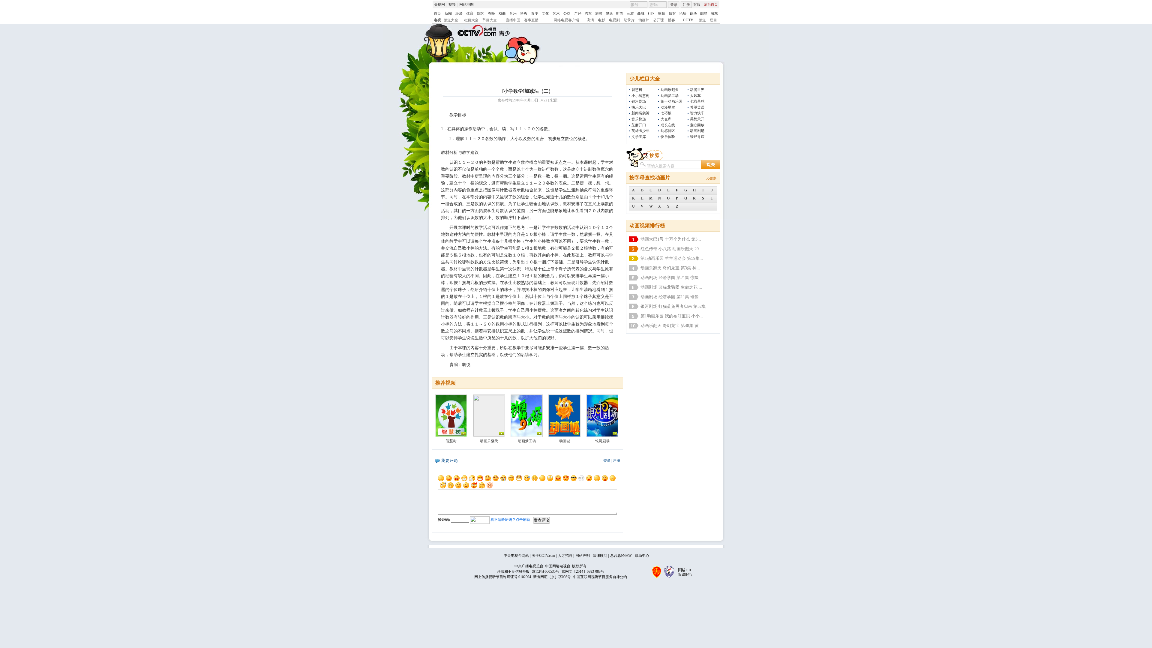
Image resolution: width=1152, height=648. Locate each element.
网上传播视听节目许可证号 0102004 (502, 577)
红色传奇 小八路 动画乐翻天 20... (671, 249)
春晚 (491, 13)
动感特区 (668, 131)
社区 (651, 13)
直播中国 (513, 20)
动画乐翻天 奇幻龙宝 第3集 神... (670, 268)
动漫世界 (697, 90)
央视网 (439, 4)
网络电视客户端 (566, 20)
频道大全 (451, 20)
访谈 (693, 13)
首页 (437, 13)
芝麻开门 (639, 125)
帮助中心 (642, 556)
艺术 (556, 13)
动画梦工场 (670, 96)
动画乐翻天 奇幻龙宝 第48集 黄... (671, 325)
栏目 (713, 20)
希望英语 (697, 107)
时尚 (619, 13)
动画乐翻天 (670, 90)
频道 (702, 20)
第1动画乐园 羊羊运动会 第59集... (671, 258)
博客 (672, 13)
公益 (567, 13)
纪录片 (629, 20)
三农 (630, 13)
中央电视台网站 (516, 556)
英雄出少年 (641, 131)
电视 (437, 20)
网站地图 (466, 4)
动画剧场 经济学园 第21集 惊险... (671, 277)
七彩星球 (697, 101)
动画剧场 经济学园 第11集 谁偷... (671, 297)
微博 (661, 13)
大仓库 (666, 119)
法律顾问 (600, 556)
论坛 (682, 13)
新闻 (448, 13)
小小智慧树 (641, 96)
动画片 (643, 20)
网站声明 (582, 556)
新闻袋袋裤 (641, 113)
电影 (601, 20)
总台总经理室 (621, 556)
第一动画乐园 (671, 101)
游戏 (714, 13)
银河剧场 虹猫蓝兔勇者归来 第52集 (673, 306)
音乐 (513, 13)
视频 (452, 4)
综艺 (480, 13)
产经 (577, 13)
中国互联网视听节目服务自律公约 (600, 577)
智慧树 (637, 90)
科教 (523, 13)
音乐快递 (639, 119)
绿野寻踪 (697, 137)
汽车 (588, 13)
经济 (459, 13)
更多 (713, 178)
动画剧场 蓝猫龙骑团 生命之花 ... (671, 287)
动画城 (564, 441)
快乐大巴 (639, 107)
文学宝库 (639, 137)
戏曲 (502, 13)
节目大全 (489, 20)
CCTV (688, 20)
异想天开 (697, 119)
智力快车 (697, 113)
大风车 (695, 96)
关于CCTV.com (543, 556)
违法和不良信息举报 (513, 571)
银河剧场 (639, 101)
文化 (545, 13)
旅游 (598, 13)
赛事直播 (531, 20)
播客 (671, 20)
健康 (609, 13)
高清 (590, 20)
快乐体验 (668, 137)
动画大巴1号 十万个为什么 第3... (670, 239)
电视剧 (614, 20)
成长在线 (668, 125)
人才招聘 (565, 556)
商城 (640, 13)
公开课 (658, 20)
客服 (696, 4)
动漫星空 (668, 107)
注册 (686, 5)
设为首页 (711, 4)
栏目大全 (471, 20)
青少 (534, 13)
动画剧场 (697, 131)
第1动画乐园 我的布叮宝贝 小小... (671, 316)
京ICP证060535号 (545, 571)
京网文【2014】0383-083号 (583, 571)
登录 (673, 5)
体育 (469, 13)
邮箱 (703, 13)
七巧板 (666, 113)
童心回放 (697, 125)
